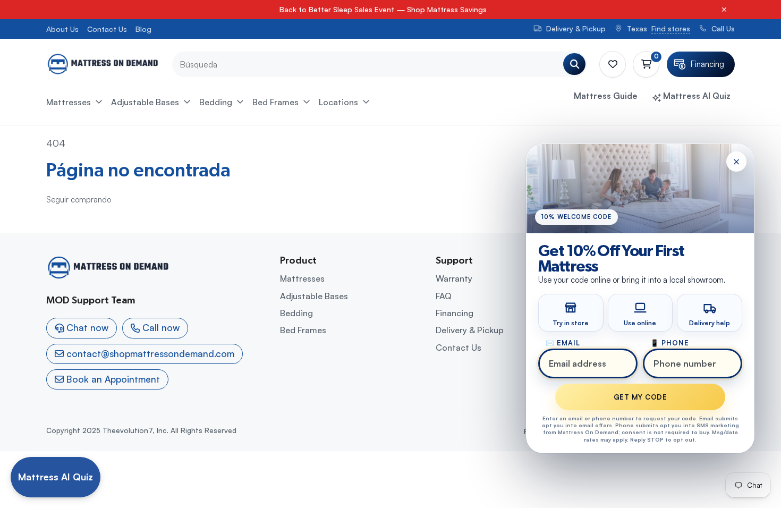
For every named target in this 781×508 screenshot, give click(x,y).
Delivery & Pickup (470, 330)
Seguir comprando (78, 199)
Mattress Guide (606, 95)
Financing (454, 313)
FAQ (444, 296)
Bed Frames (275, 102)
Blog (143, 28)
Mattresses (68, 102)
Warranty (454, 278)
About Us (62, 28)
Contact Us (107, 28)
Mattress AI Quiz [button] (696, 95)
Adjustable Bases (145, 102)
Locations (338, 102)
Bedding (215, 102)
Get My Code (640, 397)
